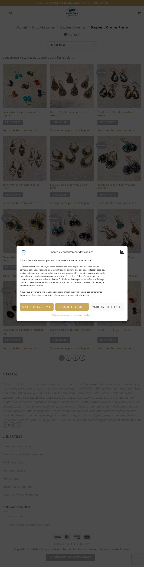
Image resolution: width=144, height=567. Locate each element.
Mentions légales (81, 314)
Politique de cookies (62, 314)
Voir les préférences (107, 307)
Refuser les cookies (72, 307)
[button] (122, 252)
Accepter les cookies (37, 307)
